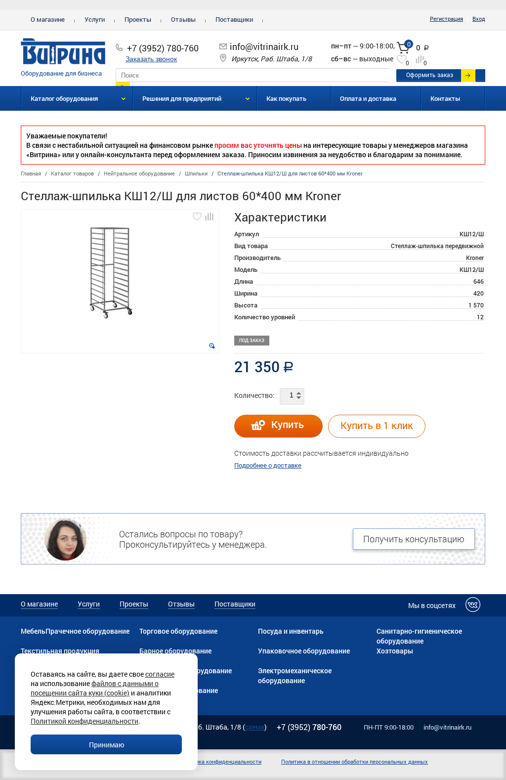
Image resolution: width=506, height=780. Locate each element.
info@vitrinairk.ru (264, 46)
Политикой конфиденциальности (84, 721)
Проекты (138, 19)
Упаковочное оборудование (304, 650)
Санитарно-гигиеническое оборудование (419, 636)
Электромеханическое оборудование (295, 675)
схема (254, 727)
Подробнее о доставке (267, 465)
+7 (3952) (309, 727)
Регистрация (446, 18)
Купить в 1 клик (376, 425)
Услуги (94, 19)
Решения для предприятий (181, 98)
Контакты (445, 98)
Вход (478, 18)
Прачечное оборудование (87, 631)
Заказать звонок (151, 59)
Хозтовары (395, 650)
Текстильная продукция (60, 650)
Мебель (33, 631)
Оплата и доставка (368, 98)
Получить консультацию (413, 539)
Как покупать (286, 98)
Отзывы (183, 19)
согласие (159, 674)
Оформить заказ (429, 75)
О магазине (48, 19)
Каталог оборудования (64, 98)
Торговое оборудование (178, 631)
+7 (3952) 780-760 (163, 48)
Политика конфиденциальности (220, 761)
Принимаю (106, 744)
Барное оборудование (175, 650)
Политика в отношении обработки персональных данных (354, 761)
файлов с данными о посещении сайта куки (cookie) (95, 688)
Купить (287, 424)
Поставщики (234, 19)
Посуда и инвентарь (291, 631)
